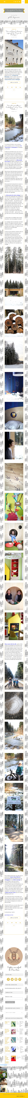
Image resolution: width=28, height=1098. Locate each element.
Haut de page (20, 1096)
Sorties (14, 29)
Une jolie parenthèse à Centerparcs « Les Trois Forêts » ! (14, 107)
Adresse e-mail (8, 996)
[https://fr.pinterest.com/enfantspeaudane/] (20, 980)
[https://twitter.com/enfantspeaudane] (12, 980)
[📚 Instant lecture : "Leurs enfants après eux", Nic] (3, 1088)
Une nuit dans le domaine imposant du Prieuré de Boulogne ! (14, 33)
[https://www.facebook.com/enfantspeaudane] (8, 980)
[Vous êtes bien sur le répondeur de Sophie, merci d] (3, 1067)
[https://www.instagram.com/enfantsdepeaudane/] (16, 980)
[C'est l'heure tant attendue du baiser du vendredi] (3, 1081)
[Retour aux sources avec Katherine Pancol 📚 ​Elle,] (3, 1074)
